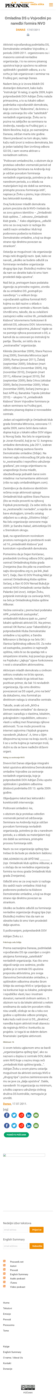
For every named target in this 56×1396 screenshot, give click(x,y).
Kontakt (7, 1363)
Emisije (7, 1314)
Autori (13, 1266)
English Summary (14, 1239)
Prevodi (14, 1270)
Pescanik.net (16, 1261)
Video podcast (17, 1287)
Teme (6, 1330)
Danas (20, 29)
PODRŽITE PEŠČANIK (16, 1135)
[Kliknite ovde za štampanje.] (28, 34)
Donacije (7, 1368)
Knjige (6, 1346)
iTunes (13, 1282)
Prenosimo (8, 1325)
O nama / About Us (13, 1357)
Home (6, 1302)
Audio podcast (17, 1278)
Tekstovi (7, 1308)
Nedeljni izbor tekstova (17, 1223)
